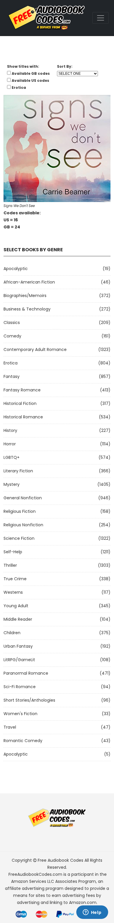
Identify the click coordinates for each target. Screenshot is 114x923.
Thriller (10, 565)
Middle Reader (18, 619)
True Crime (15, 579)
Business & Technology (27, 309)
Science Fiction (19, 538)
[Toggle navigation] (100, 18)
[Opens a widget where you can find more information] (92, 912)
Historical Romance (23, 417)
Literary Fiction (18, 471)
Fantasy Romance (22, 390)
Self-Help (13, 552)
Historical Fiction (20, 403)
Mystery (12, 484)
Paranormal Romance (26, 673)
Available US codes (30, 80)
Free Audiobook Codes (60, 860)
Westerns (13, 592)
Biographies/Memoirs (25, 295)
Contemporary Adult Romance (35, 349)
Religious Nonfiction (23, 525)
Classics (12, 322)
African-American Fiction (29, 282)
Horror (10, 444)
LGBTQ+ (12, 457)
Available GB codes (31, 73)
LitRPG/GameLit (19, 660)
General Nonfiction (23, 498)
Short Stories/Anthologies (29, 700)
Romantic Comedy (23, 741)
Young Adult (16, 606)
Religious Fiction (20, 511)
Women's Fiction (20, 714)
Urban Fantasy (18, 646)
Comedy (12, 336)
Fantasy (12, 376)
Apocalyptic (16, 269)
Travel (10, 727)
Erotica (11, 363)
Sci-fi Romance (20, 687)
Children (12, 633)
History (10, 430)
